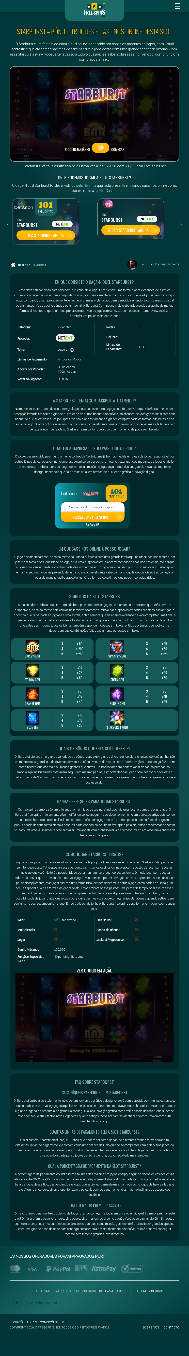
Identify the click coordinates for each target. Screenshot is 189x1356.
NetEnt (88, 185)
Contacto (171, 1327)
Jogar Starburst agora (43, 235)
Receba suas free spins (90, 517)
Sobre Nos (150, 1327)
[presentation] (8, 225)
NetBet (100, 191)
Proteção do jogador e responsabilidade (130, 1291)
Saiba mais (92, 525)
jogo (19, 220)
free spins (46, 211)
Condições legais (23, 1322)
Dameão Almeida (167, 264)
